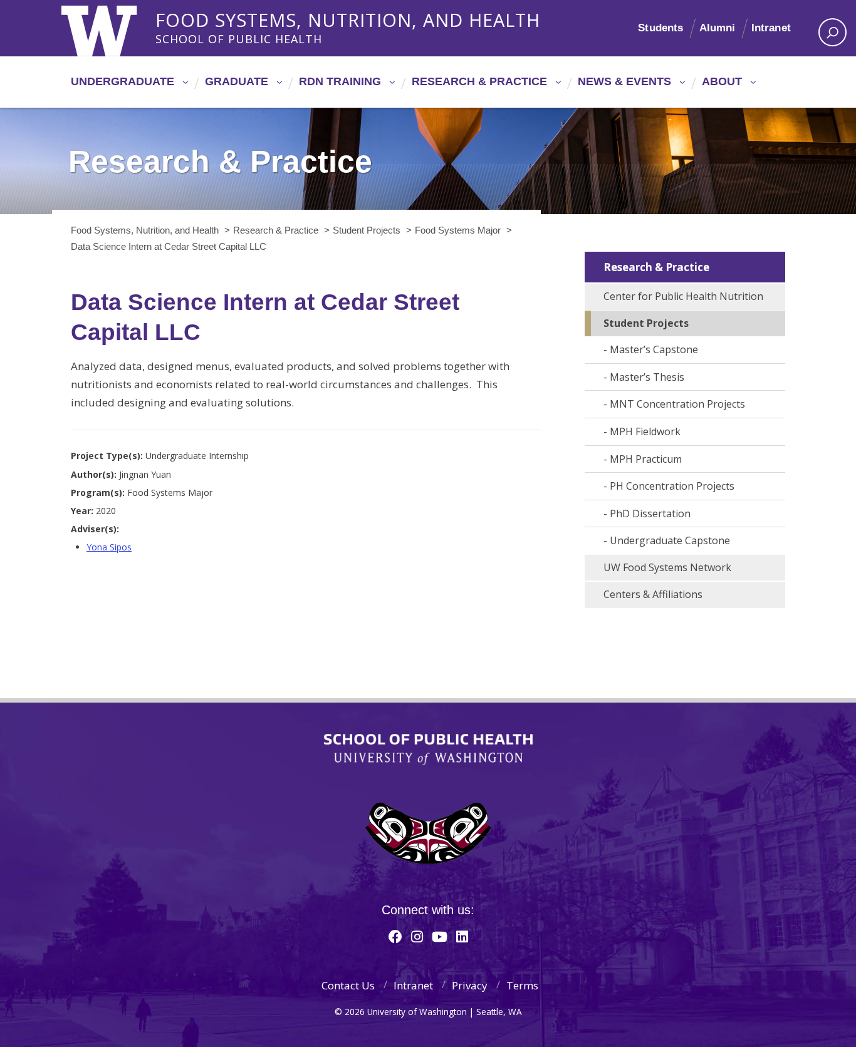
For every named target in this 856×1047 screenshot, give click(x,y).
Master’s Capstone (654, 349)
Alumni (717, 28)
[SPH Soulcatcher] (428, 833)
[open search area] (832, 32)
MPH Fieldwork (645, 431)
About (722, 81)
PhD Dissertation (650, 513)
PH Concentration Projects (672, 486)
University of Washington (112, 28)
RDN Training (340, 81)
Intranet (771, 28)
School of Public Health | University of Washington (428, 749)
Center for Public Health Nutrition (683, 296)
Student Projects (646, 323)
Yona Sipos (109, 547)
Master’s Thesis (647, 377)
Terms (522, 985)
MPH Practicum (646, 459)
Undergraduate (122, 81)
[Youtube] (439, 936)
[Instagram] (417, 936)
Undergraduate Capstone (670, 540)
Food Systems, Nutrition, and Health (347, 18)
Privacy (470, 985)
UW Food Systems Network (667, 567)
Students (660, 28)
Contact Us (348, 985)
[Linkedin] (462, 936)
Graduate (236, 81)
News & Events (624, 81)
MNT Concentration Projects (677, 404)
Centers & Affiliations (652, 594)
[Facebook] (395, 936)
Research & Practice (479, 81)
